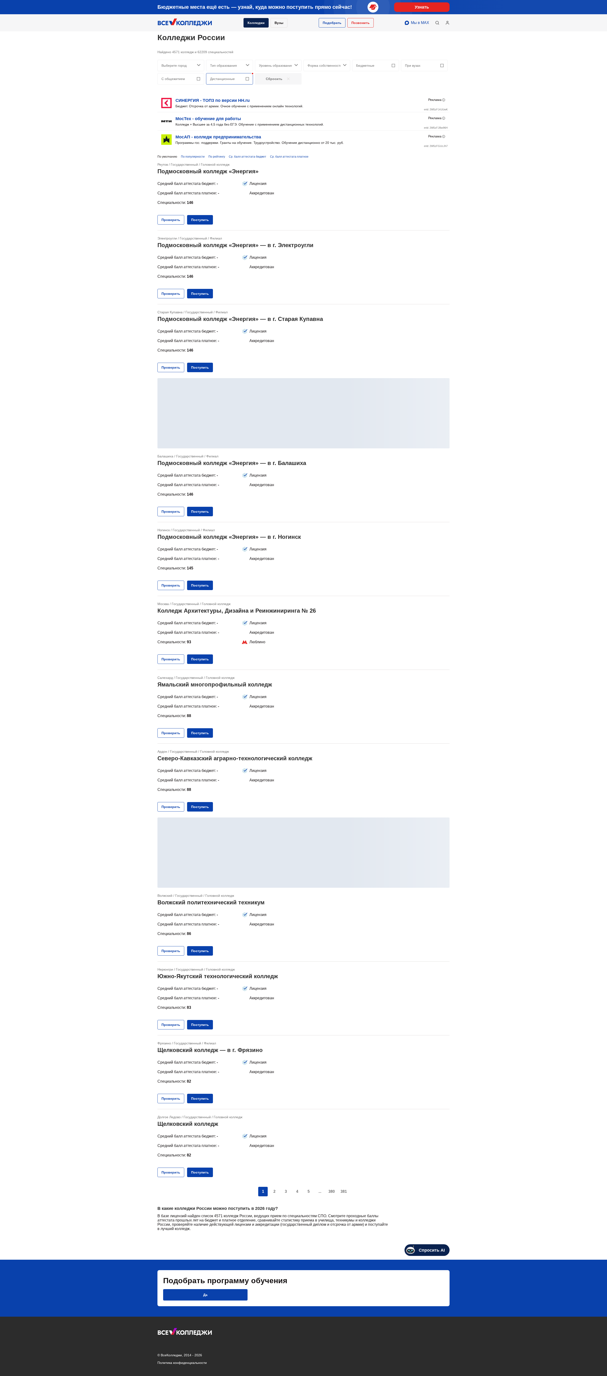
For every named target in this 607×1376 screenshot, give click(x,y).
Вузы (279, 23)
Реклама (434, 100)
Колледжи (256, 23)
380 (331, 1191)
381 (343, 1191)
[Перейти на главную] (184, 23)
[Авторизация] (447, 22)
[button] (332, 23)
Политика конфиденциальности (182, 1363)
